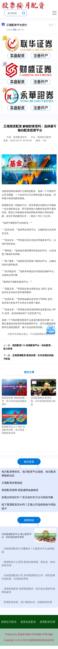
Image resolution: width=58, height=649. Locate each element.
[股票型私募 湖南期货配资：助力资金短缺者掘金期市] (14, 387)
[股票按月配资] (23, 5)
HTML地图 (47, 634)
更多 (51, 25)
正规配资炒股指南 (12, 482)
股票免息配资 (28, 622)
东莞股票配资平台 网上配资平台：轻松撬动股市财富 (17, 535)
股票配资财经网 (36, 640)
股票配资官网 (47, 622)
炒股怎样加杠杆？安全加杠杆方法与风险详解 (27, 497)
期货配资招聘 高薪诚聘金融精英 (20, 490)
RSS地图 (36, 634)
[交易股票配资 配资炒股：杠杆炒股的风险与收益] (43, 387)
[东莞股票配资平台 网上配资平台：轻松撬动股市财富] (45, 535)
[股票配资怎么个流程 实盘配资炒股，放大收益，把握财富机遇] (14, 415)
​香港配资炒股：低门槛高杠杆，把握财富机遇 (28, 602)
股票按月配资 (9, 622)
